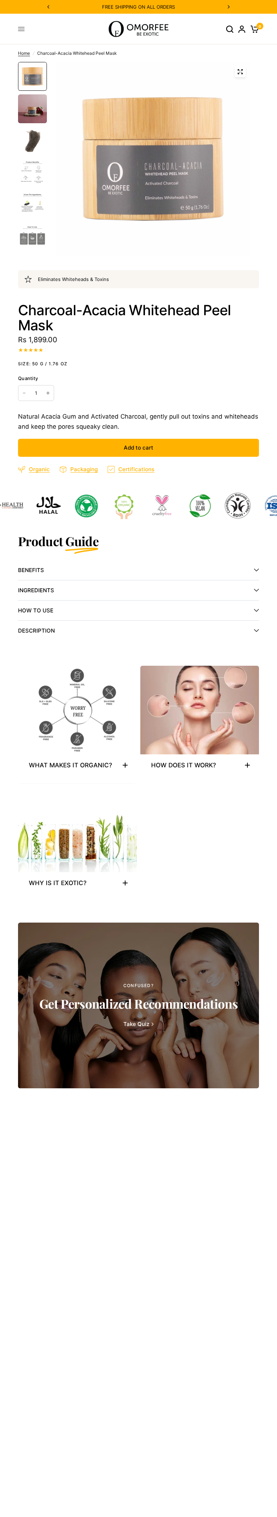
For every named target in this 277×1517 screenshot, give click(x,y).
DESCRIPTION (36, 630)
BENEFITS (31, 570)
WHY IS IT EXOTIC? (58, 883)
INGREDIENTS (36, 590)
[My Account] (242, 29)
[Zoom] (240, 71)
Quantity (28, 378)
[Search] (230, 29)
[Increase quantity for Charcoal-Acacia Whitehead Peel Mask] (48, 393)
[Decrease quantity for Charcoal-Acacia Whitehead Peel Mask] (24, 393)
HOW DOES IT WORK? (183, 765)
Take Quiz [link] (136, 1024)
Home (24, 53)
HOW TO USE (35, 610)
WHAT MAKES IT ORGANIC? (70, 765)
